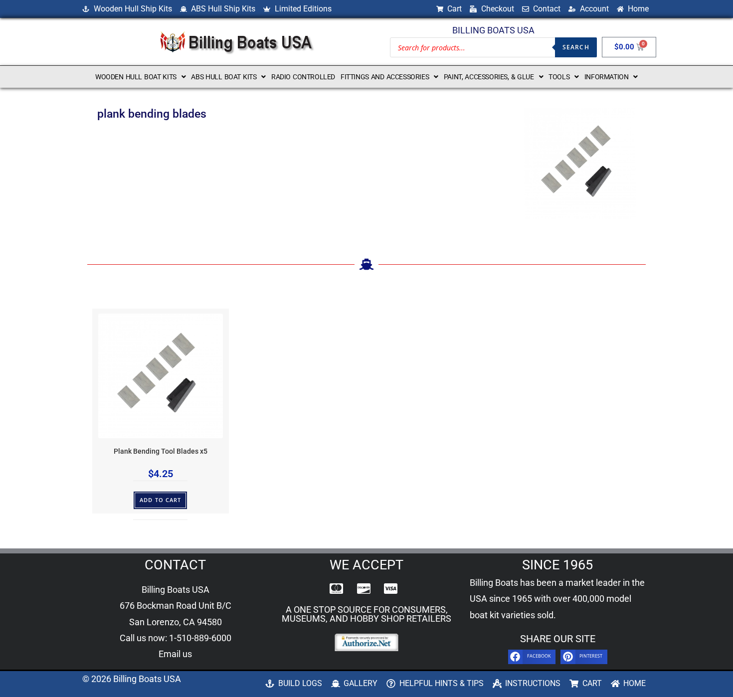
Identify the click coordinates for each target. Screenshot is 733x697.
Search (575, 47)
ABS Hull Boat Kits (223, 77)
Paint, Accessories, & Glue (489, 77)
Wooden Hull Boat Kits (136, 77)
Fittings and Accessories (385, 77)
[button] (140, 77)
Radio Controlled (303, 77)
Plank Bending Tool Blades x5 (160, 451)
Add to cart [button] (160, 500)
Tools (559, 77)
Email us (175, 654)
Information (606, 77)
